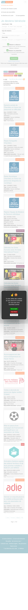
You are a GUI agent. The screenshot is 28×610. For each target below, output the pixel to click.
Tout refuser (14, 311)
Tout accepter (14, 308)
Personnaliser (14, 314)
